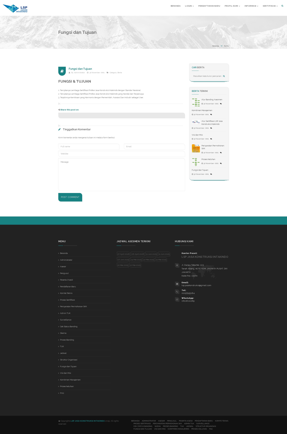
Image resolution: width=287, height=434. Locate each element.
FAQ (62, 393)
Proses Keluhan (208, 159)
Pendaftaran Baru (68, 286)
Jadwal (63, 353)
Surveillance (65, 320)
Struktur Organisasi (68, 360)
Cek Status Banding (68, 326)
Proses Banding (67, 340)
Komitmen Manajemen (202, 110)
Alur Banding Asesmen (211, 99)
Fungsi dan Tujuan (80, 68)
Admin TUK (65, 313)
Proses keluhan (67, 386)
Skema (63, 333)
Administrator (79, 73)
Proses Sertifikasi (67, 300)
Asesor (63, 266)
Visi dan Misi (197, 135)
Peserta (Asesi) (66, 280)
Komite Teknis (66, 293)
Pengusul (64, 273)
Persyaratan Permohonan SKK (73, 306)
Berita (119, 73)
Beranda (215, 46)
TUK (62, 346)
